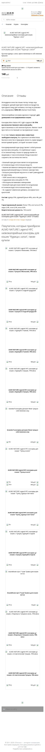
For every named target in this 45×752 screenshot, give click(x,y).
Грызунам (31, 735)
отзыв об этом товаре (17, 220)
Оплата (29, 2)
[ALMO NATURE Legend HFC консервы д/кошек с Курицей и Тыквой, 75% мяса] (22, 338)
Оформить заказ (37, 15)
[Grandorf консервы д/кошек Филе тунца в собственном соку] (22, 418)
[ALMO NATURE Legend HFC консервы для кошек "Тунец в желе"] (22, 458)
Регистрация (15, 735)
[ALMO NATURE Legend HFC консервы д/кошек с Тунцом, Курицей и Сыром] (22, 541)
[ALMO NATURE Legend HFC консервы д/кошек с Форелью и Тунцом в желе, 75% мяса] (22, 621)
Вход (41, 2)
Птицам (31, 732)
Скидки (31, 738)
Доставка (34, 2)
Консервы (24, 24)
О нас (24, 2)
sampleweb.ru (27, 749)
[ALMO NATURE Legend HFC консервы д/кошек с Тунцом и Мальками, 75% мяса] (22, 258)
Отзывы (21, 95)
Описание (7, 95)
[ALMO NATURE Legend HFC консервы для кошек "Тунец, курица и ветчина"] (22, 501)
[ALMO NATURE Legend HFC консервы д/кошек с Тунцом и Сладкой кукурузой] (22, 298)
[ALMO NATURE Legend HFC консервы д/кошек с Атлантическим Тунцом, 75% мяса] (22, 661)
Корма (16, 24)
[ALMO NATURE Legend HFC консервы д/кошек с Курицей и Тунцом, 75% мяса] (22, 378)
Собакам (31, 724)
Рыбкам (31, 730)
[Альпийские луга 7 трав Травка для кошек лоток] (22, 581)
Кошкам (8, 24)
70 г (25, 61)
